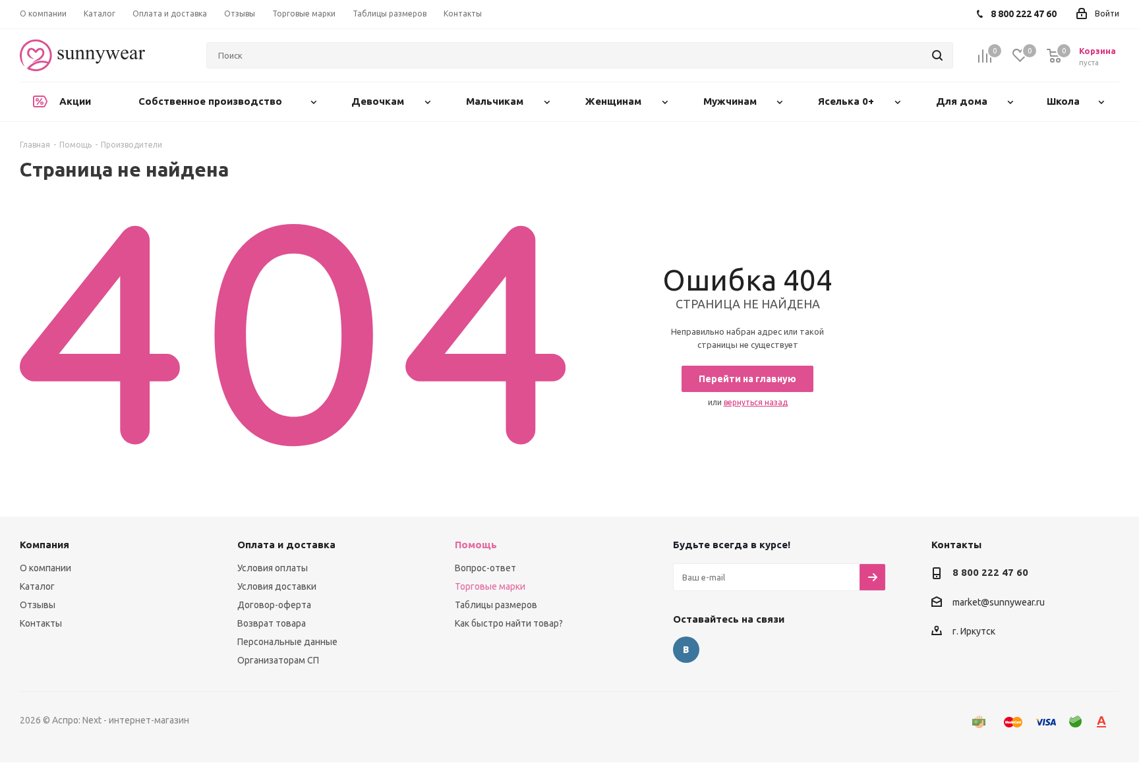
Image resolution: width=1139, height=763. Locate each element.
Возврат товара (271, 623)
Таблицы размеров (496, 605)
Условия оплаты (272, 568)
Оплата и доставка (286, 544)
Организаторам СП (278, 660)
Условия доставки (276, 586)
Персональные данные (287, 641)
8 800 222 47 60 (990, 572)
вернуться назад (756, 402)
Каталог (37, 586)
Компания (44, 544)
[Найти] (937, 55)
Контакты (41, 623)
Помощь (476, 544)
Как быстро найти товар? (509, 623)
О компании (45, 568)
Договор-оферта (274, 605)
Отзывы (37, 605)
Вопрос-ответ (485, 568)
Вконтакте (686, 649)
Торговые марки (490, 586)
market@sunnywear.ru (998, 602)
